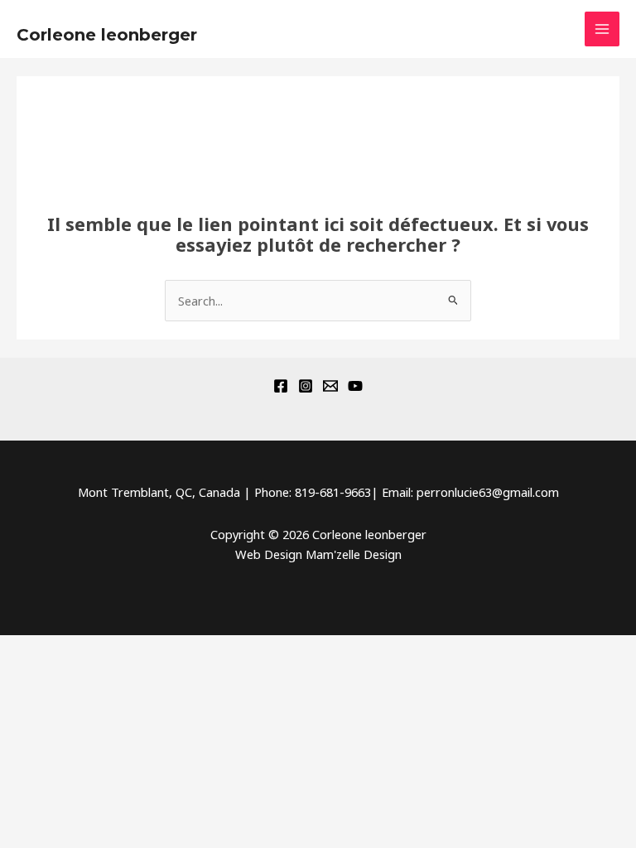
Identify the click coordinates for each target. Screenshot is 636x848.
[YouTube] (355, 385)
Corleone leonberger (107, 35)
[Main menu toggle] (602, 29)
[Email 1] (330, 385)
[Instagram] (305, 385)
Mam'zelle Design (354, 554)
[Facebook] (280, 385)
